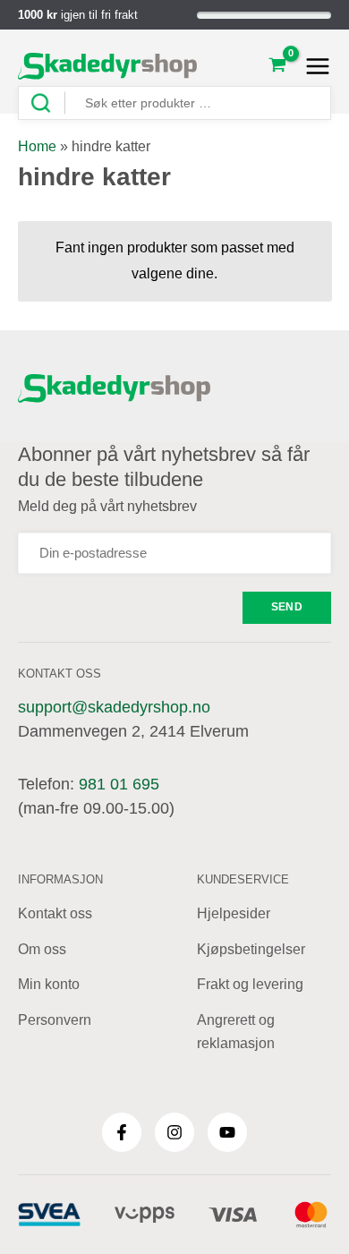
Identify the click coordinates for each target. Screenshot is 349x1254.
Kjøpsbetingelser (251, 949)
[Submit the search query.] (47, 103)
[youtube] (227, 1132)
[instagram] (174, 1132)
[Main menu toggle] (312, 66)
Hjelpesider (233, 913)
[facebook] (121, 1132)
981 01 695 (119, 784)
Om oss (42, 949)
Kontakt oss (55, 913)
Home (37, 146)
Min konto (49, 984)
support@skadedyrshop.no (114, 707)
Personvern (54, 1020)
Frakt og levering (250, 984)
